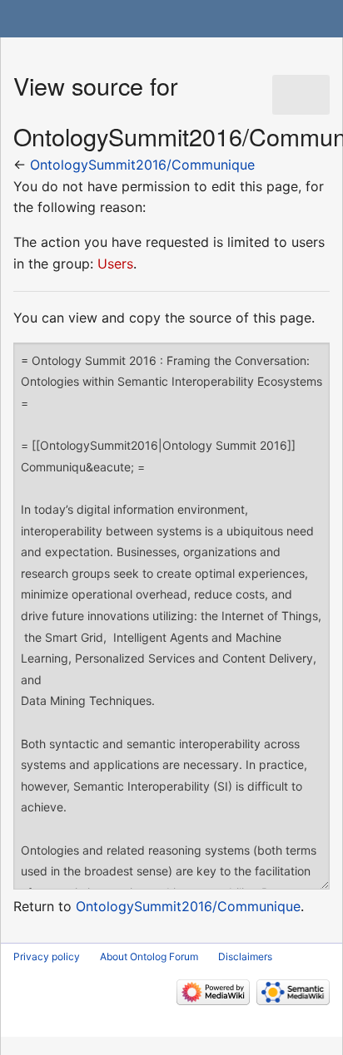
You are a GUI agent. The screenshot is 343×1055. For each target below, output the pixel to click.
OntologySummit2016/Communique (142, 164)
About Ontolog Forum (149, 956)
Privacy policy (46, 956)
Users (115, 263)
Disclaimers (245, 956)
